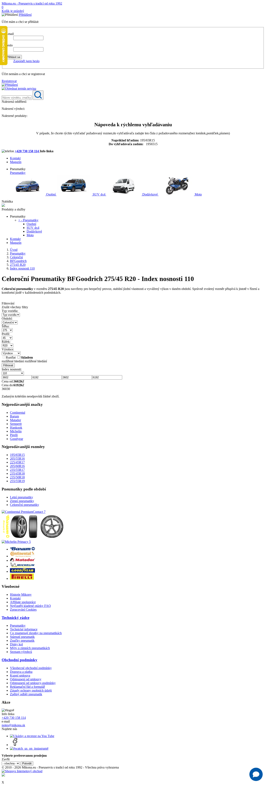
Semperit (16, 424)
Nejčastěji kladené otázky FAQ (30, 606)
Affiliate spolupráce (23, 602)
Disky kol (16, 644)
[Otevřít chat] (256, 774)
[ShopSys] (22, 771)
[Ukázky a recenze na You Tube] (32, 736)
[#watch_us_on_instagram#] (29, 748)
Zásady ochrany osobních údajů (31, 690)
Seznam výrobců (21, 652)
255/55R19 (17, 481)
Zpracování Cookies (23, 609)
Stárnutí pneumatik (22, 637)
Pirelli (14, 435)
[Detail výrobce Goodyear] (22, 571)
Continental (17, 412)
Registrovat (9, 81)
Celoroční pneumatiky (24, 504)
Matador (15, 420)
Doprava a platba (21, 671)
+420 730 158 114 (27, 151)
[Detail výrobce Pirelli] (22, 578)
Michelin (16, 431)
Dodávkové (150, 194)
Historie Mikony (21, 594)
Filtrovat (8, 365)
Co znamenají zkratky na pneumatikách (36, 633)
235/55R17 (17, 470)
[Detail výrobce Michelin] (22, 566)
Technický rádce (15, 617)
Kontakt (15, 158)
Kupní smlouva (20, 675)
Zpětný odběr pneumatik (26, 694)
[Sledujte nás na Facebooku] (15, 744)
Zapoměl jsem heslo (26, 61)
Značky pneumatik (22, 640)
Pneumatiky (18, 173)
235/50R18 (17, 477)
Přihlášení (25, 14)
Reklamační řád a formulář (27, 686)
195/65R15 (17, 455)
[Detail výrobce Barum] (22, 549)
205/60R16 (17, 466)
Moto (198, 194)
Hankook (16, 427)
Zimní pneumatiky (22, 501)
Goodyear (16, 439)
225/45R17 (17, 462)
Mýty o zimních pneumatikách (30, 648)
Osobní (51, 194)
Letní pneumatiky (21, 497)
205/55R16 (17, 458)
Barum (14, 416)
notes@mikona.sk (13, 725)
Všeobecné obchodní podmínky (31, 668)
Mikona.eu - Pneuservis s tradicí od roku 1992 (32, 3)
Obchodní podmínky (19, 660)
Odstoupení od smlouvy (25, 679)
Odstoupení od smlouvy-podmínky (33, 683)
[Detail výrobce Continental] (22, 556)
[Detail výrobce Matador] (22, 560)
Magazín (15, 162)
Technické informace (23, 629)
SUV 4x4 (99, 194)
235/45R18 (17, 473)
